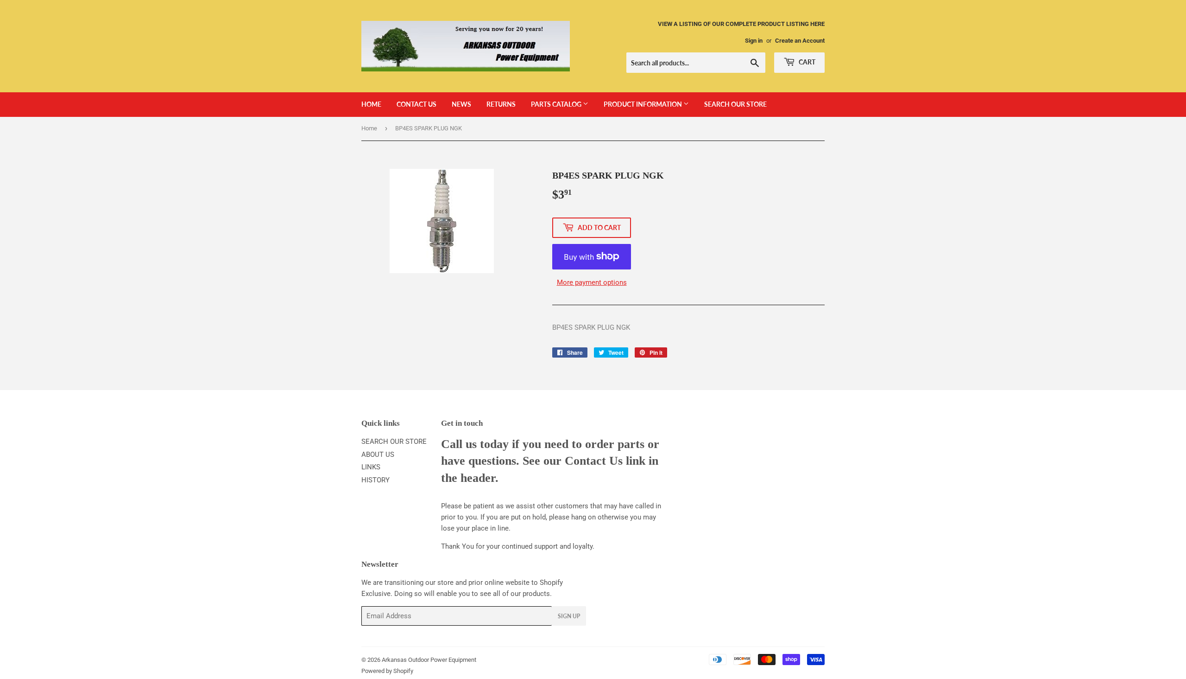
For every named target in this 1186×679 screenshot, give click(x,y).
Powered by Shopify (387, 670)
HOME (371, 104)
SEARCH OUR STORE (735, 104)
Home (369, 128)
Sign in (754, 40)
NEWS (461, 104)
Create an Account (800, 40)
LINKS (370, 467)
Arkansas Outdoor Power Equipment (429, 659)
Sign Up (569, 616)
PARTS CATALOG (557, 104)
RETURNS (501, 104)
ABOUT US (377, 454)
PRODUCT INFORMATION (643, 104)
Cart (806, 62)
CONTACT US (416, 104)
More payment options (592, 282)
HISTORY (375, 480)
